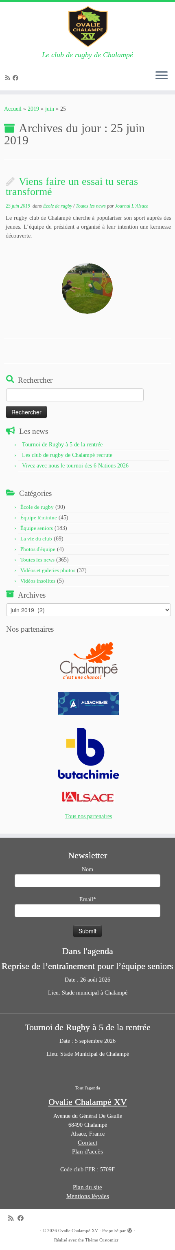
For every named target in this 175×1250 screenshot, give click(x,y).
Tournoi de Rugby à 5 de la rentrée (62, 445)
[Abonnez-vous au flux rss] (9, 78)
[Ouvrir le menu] (161, 76)
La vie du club (36, 539)
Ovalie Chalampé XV (78, 1230)
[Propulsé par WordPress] (130, 1229)
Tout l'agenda (87, 1087)
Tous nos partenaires (88, 816)
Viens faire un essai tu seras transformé (72, 187)
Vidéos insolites (37, 581)
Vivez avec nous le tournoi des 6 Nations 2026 (75, 466)
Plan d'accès (87, 1151)
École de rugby (58, 206)
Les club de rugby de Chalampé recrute (67, 455)
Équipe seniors (36, 528)
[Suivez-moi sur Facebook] (17, 78)
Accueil (13, 109)
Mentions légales (87, 1196)
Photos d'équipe (37, 549)
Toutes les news (91, 206)
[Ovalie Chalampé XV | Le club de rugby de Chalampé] (87, 26)
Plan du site (87, 1187)
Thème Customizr (101, 1239)
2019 (33, 109)
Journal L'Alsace (131, 206)
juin (49, 109)
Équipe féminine (38, 518)
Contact (87, 1142)
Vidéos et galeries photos (47, 570)
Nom (87, 869)
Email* (87, 899)
